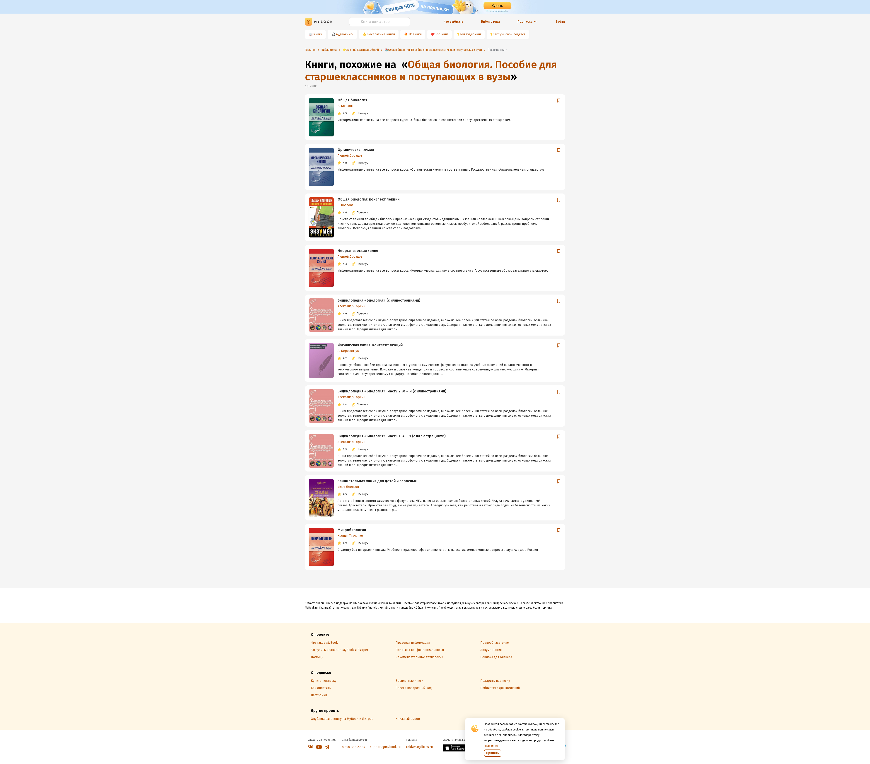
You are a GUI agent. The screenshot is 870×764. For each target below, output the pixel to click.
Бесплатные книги (381, 34)
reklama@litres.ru (419, 747)
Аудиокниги (344, 34)
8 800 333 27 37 (353, 747)
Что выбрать (453, 22)
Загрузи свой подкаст (509, 34)
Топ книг (441, 34)
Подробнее (491, 745)
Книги (317, 34)
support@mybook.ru (385, 747)
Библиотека (490, 22)
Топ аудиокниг (470, 34)
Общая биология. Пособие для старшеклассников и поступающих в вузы (431, 70)
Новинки (415, 34)
